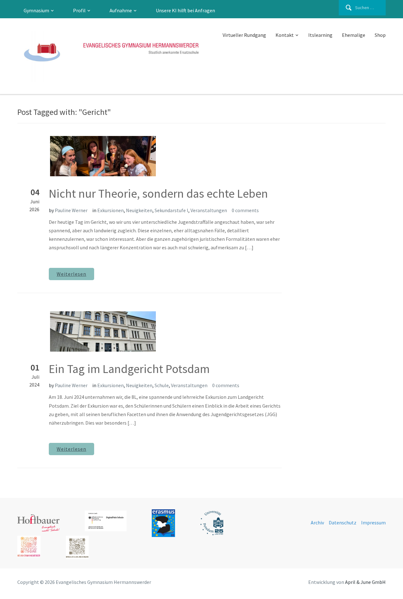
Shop (380, 35)
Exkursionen (110, 210)
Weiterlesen (71, 274)
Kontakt (284, 35)
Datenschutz (342, 522)
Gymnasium (36, 10)
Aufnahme (121, 10)
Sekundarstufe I (171, 210)
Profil (79, 10)
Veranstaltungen (208, 210)
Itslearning (320, 35)
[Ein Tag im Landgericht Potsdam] (86, 331)
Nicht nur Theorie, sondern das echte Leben (158, 193)
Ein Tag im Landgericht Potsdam (129, 368)
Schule (162, 385)
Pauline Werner (71, 210)
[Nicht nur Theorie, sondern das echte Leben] (86, 155)
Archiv (317, 522)
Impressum (373, 522)
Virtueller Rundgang (244, 35)
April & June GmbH (365, 582)
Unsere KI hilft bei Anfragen (185, 10)
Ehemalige (353, 35)
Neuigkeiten (139, 210)
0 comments (245, 210)
